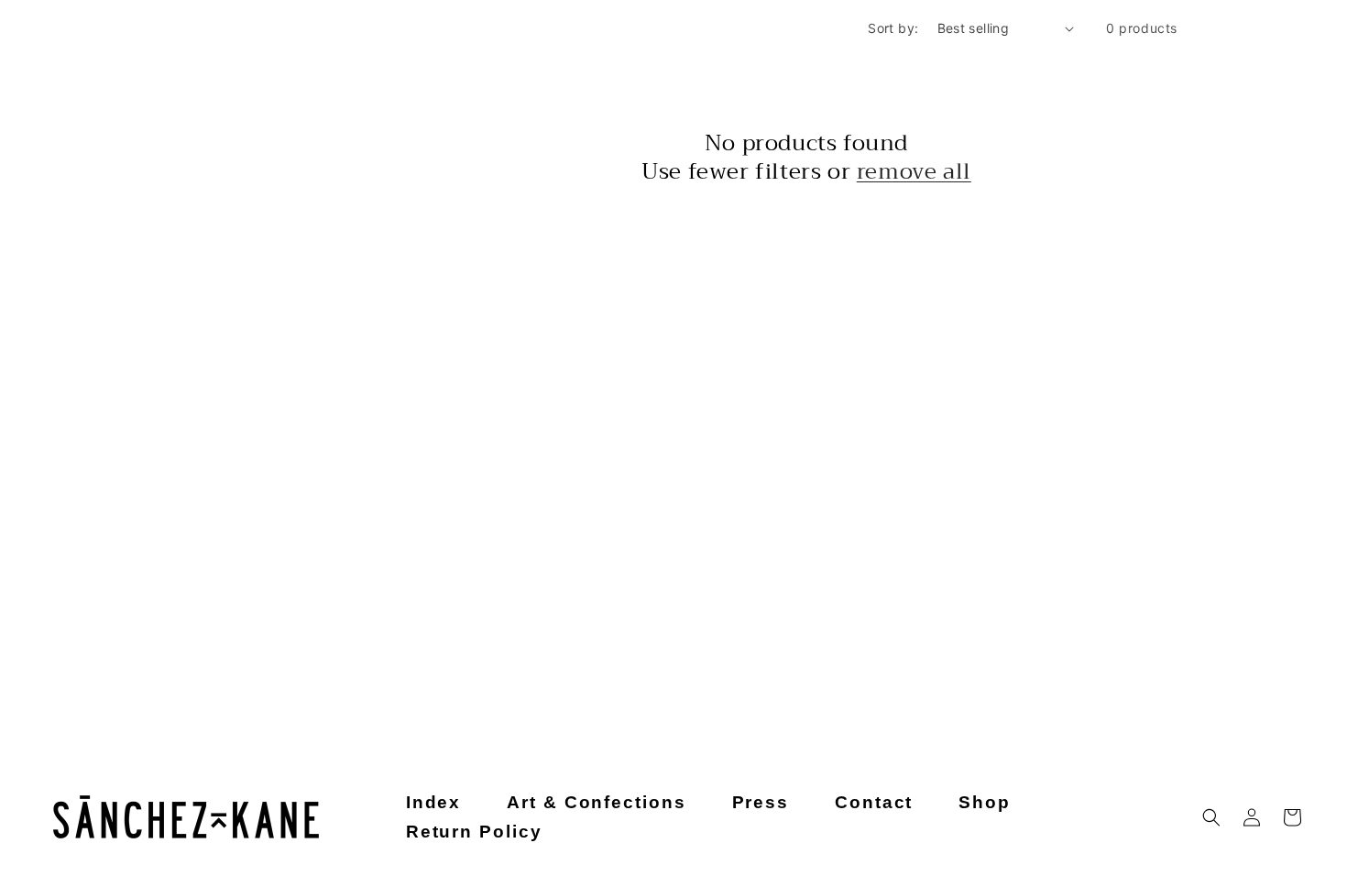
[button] (1211, 817)
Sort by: (893, 28)
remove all (914, 172)
